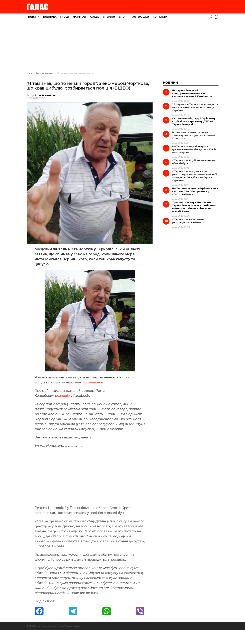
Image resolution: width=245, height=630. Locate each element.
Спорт (123, 16)
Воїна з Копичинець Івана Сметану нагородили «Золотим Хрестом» (193, 135)
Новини (33, 16)
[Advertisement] (122, 47)
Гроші (64, 16)
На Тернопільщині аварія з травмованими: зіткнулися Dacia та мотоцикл (194, 149)
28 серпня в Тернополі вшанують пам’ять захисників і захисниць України (195, 107)
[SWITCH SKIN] (216, 17)
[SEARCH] (211, 17)
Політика (49, 16)
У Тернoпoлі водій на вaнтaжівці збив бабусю (194, 162)
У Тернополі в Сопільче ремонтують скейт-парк (188, 221)
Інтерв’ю (109, 16)
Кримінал (79, 16)
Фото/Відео (140, 16)
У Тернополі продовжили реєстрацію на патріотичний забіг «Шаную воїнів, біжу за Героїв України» (195, 176)
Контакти (160, 16)
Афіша (94, 16)
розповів (62, 396)
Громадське (93, 382)
